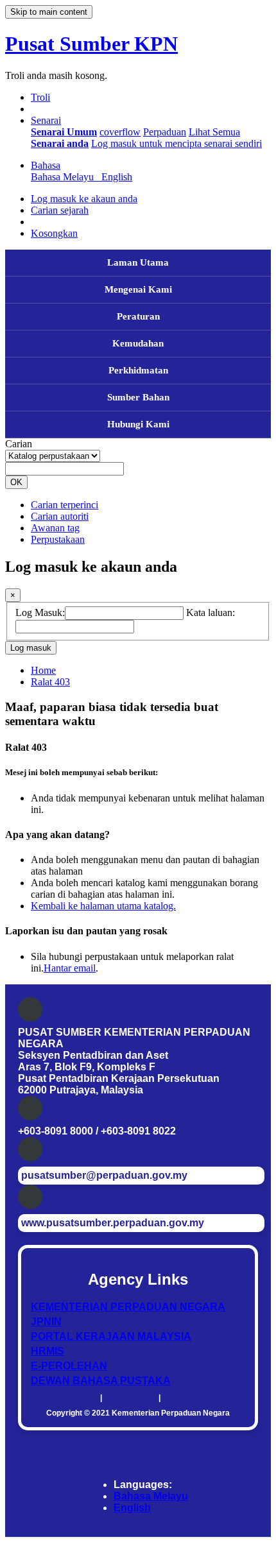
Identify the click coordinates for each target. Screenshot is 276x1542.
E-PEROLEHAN (69, 1365)
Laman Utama (138, 262)
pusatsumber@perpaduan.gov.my (104, 1175)
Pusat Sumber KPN (91, 43)
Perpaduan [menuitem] (164, 131)
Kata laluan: (210, 612)
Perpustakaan (58, 539)
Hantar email (70, 968)
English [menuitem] (116, 176)
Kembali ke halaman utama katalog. (103, 905)
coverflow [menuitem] (120, 131)
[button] (40, 97)
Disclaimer (78, 1397)
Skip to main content (48, 12)
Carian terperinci (64, 504)
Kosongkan (54, 233)
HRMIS (47, 1351)
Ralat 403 (50, 681)
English (132, 1507)
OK (16, 482)
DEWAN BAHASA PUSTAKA (101, 1380)
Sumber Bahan (138, 397)
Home (43, 670)
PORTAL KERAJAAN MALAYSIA (111, 1336)
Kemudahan (138, 343)
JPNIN (46, 1321)
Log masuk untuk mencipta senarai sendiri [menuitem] (176, 143)
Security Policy (190, 1397)
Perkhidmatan (138, 370)
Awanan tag (55, 527)
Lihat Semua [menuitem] (214, 131)
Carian (18, 443)
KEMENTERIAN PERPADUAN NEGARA (128, 1306)
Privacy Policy (130, 1397)
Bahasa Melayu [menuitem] (65, 176)
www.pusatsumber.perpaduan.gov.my (112, 1222)
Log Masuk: (40, 612)
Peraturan (138, 316)
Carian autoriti (60, 516)
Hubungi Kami (138, 424)
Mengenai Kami (138, 289)
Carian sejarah (60, 210)
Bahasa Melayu (151, 1496)
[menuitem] (64, 131)
